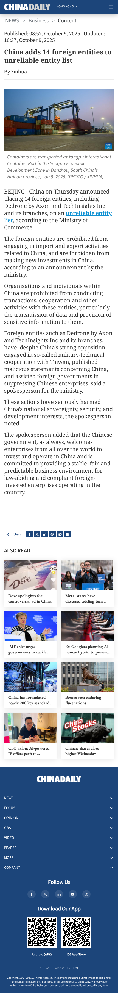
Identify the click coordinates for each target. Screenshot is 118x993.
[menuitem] (65, 7)
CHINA (44, 968)
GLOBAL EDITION (66, 968)
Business (39, 21)
